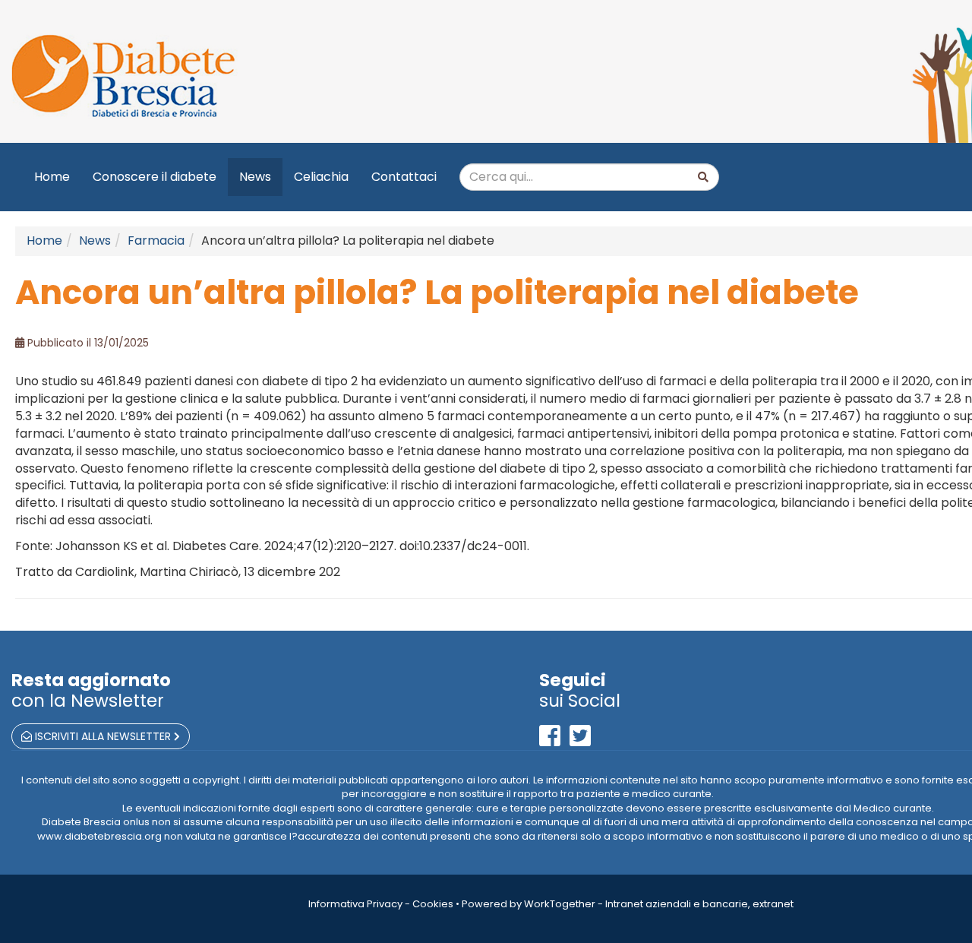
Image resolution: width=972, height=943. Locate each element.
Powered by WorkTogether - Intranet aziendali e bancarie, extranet (628, 904)
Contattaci (404, 176)
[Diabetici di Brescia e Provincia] (263, 76)
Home (52, 176)
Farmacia (156, 240)
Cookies (432, 904)
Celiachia (321, 176)
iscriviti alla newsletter (103, 736)
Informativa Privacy (355, 904)
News (255, 176)
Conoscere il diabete (154, 176)
